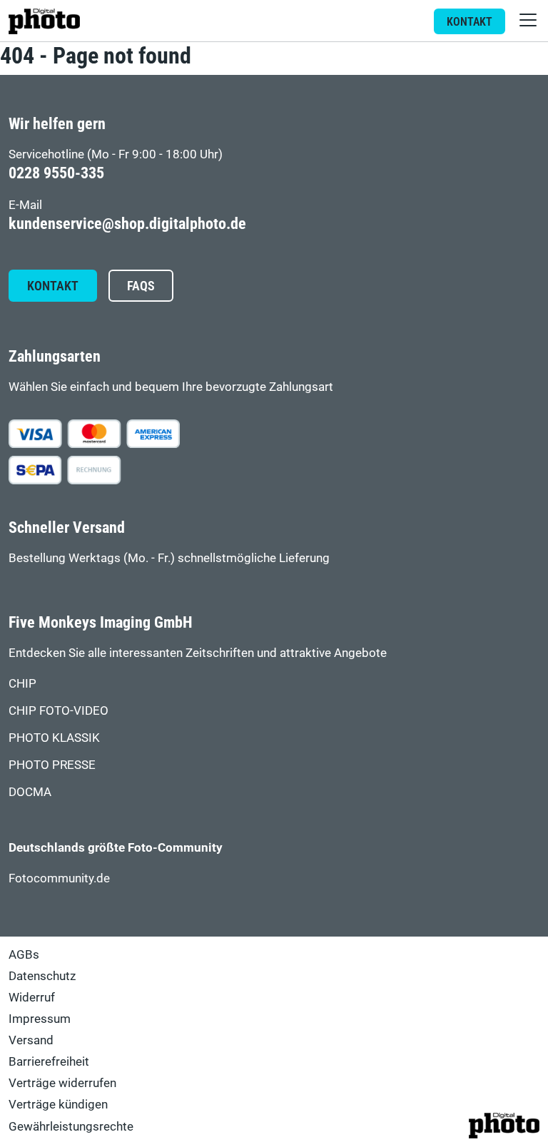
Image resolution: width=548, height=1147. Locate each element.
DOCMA (30, 792)
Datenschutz (42, 976)
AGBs (24, 954)
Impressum (40, 1018)
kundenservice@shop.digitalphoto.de (127, 224)
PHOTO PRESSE (52, 765)
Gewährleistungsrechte (71, 1126)
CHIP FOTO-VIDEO (58, 710)
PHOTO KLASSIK (54, 737)
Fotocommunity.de (59, 878)
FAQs (141, 286)
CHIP (22, 683)
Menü (528, 20)
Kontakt (469, 22)
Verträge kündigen (58, 1104)
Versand (31, 1040)
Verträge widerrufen (62, 1083)
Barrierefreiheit (49, 1061)
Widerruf (32, 997)
